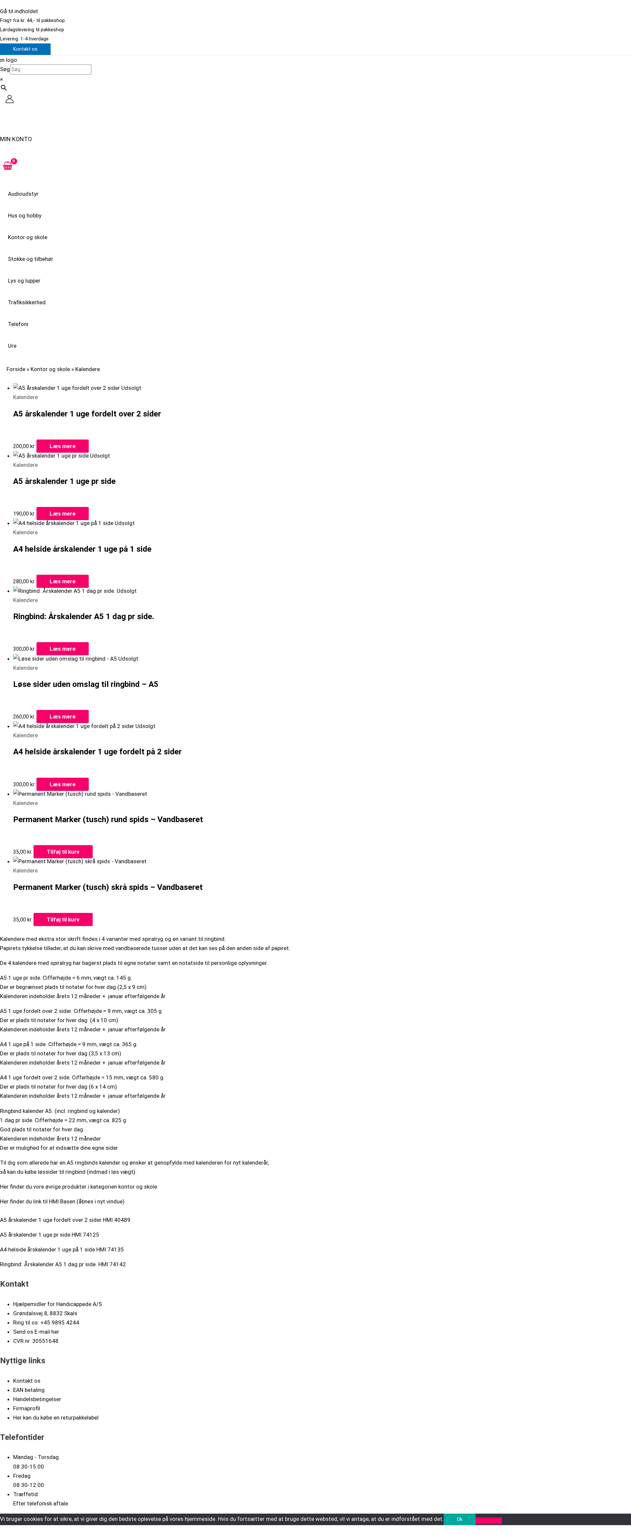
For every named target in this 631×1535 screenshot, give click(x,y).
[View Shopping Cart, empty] (7, 166)
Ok (459, 1519)
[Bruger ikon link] (9, 100)
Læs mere (63, 446)
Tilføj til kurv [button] (63, 851)
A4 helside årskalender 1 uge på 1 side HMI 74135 (62, 1249)
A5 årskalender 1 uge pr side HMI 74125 (49, 1234)
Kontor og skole (50, 369)
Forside (16, 369)
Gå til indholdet (19, 11)
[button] (25, 49)
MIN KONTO (16, 139)
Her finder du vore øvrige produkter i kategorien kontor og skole (78, 1186)
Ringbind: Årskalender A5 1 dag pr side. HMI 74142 (63, 1264)
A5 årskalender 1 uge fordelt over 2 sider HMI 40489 (65, 1220)
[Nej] (489, 1521)
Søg (5, 69)
